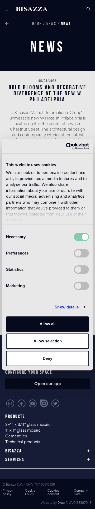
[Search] (88, 9)
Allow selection (48, 341)
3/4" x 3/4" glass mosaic (28, 425)
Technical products (22, 442)
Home (37, 23)
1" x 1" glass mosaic (23, 430)
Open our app (47, 384)
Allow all (47, 324)
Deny (47, 358)
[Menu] (4, 9)
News (51, 23)
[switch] (81, 253)
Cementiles (16, 436)
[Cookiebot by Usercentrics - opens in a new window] (67, 146)
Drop (61, 503)
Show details (67, 307)
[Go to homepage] (32, 9)
